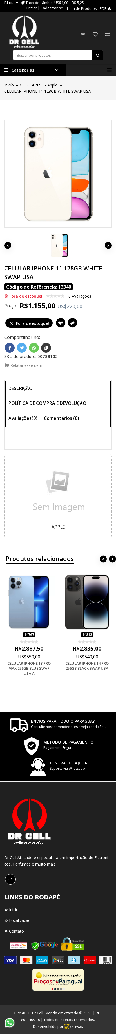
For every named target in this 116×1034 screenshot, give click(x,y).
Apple (52, 85)
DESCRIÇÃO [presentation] (20, 388)
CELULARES (30, 85)
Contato (16, 931)
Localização (20, 920)
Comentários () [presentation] (61, 418)
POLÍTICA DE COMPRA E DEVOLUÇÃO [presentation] (47, 403)
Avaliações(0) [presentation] (22, 418)
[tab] (20, 388)
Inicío (9, 85)
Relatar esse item (25, 365)
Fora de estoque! (32, 323)
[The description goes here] (58, 245)
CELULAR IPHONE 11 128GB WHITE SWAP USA (47, 91)
